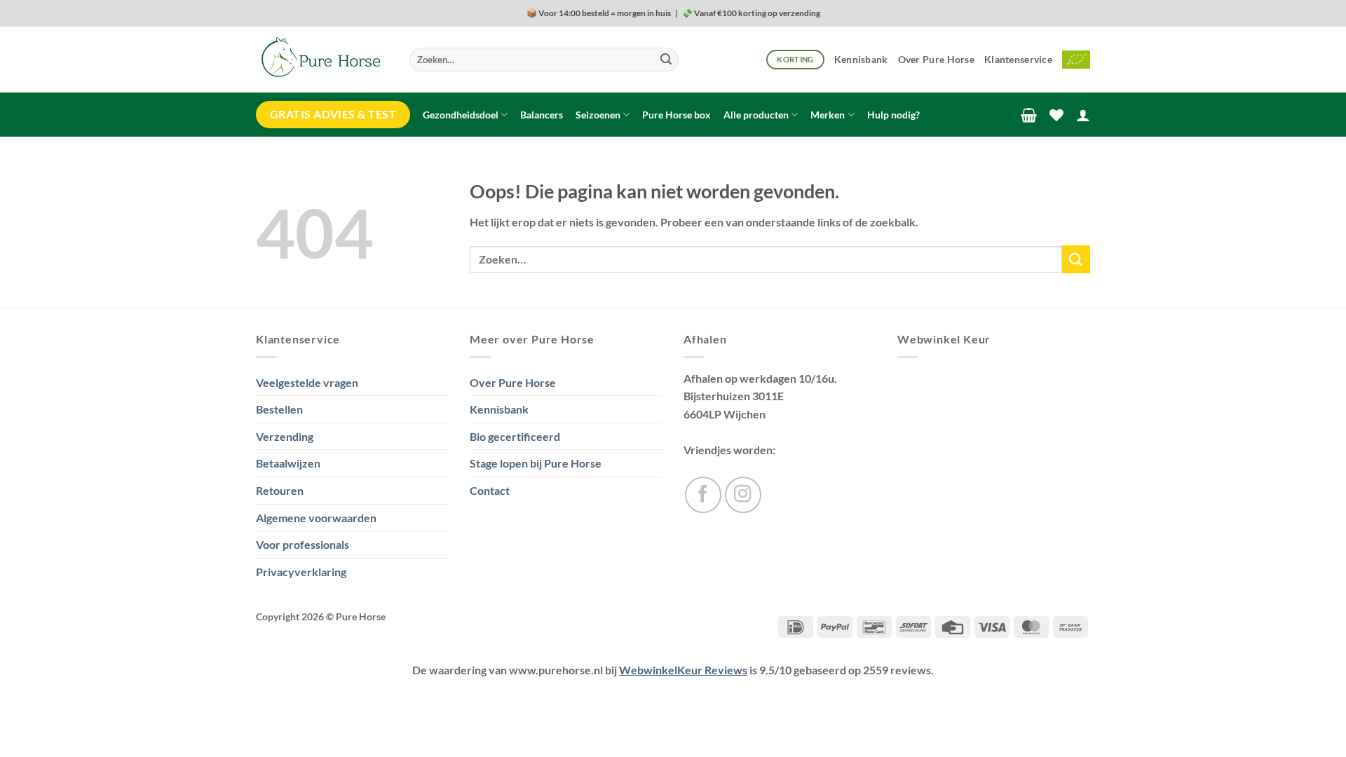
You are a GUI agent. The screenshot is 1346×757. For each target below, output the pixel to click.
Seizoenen (598, 115)
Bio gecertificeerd (515, 436)
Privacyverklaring (301, 571)
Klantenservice (1018, 59)
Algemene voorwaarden (316, 517)
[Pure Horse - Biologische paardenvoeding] (322, 59)
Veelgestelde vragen (307, 382)
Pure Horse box (676, 115)
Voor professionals (302, 544)
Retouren (280, 490)
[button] (1029, 115)
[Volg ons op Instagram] (743, 495)
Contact (490, 490)
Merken (827, 115)
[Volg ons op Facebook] (703, 495)
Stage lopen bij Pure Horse (535, 463)
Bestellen (279, 409)
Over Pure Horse (936, 59)
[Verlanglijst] (1056, 115)
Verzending (284, 436)
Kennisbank (861, 59)
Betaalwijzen (288, 463)
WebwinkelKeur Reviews (683, 669)
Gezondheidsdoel (460, 115)
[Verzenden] (666, 59)
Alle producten (756, 115)
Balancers (541, 115)
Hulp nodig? (893, 115)
